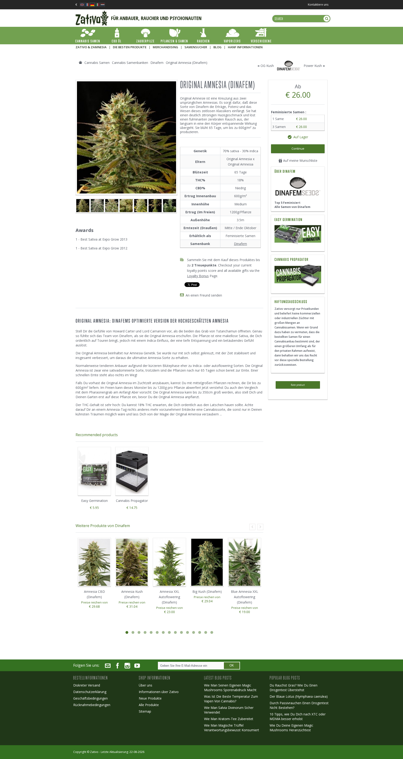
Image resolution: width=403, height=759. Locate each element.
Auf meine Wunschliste (299, 160)
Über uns (145, 685)
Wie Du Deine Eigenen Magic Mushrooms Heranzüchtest (291, 727)
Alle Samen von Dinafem (292, 207)
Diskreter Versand (86, 685)
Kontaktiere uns (318, 5)
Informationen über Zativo (159, 692)
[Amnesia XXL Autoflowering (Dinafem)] (169, 562)
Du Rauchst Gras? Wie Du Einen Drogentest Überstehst (293, 687)
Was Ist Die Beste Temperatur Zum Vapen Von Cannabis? (231, 698)
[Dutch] (102, 3)
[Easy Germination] (297, 234)
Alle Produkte (149, 705)
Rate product (298, 384)
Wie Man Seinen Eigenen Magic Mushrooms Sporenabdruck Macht (230, 687)
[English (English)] (82, 3)
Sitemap (145, 711)
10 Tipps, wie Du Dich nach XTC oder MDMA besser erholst (298, 716)
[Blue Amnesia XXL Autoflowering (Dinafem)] (244, 562)
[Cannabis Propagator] (297, 276)
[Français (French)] (87, 3)
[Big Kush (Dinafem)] (207, 562)
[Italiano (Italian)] (97, 3)
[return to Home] (80, 62)
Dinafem (240, 244)
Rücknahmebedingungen (91, 705)
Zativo (94, 752)
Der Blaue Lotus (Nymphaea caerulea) (299, 696)
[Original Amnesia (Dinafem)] (83, 205)
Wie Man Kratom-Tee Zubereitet (228, 719)
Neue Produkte (150, 698)
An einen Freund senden (204, 295)
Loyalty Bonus (198, 276)
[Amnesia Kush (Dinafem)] (169, 205)
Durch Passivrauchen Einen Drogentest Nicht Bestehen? (299, 705)
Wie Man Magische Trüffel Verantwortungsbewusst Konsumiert (231, 727)
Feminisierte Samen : (289, 112)
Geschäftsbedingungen (90, 698)
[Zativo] (92, 13)
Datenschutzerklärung (89, 692)
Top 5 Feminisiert (287, 203)
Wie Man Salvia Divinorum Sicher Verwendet (229, 709)
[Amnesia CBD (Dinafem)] (94, 562)
